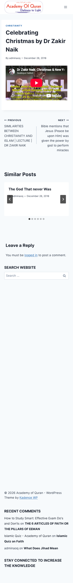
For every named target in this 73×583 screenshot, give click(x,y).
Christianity (14, 25)
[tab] (29, 219)
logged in (31, 255)
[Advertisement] (36, 436)
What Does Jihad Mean (41, 548)
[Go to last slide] (10, 199)
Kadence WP (28, 497)
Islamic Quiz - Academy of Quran (27, 536)
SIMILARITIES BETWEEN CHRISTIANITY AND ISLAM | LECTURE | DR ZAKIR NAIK (18, 133)
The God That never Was (30, 189)
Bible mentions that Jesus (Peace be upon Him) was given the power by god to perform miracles (55, 135)
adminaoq (14, 58)
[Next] (63, 199)
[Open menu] (65, 7)
